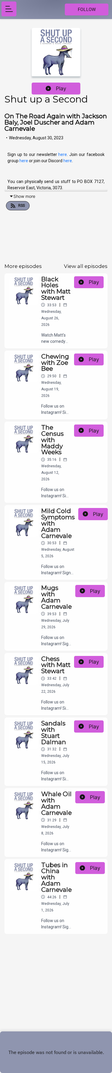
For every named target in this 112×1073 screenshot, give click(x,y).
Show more (24, 196)
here (62, 154)
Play (61, 88)
